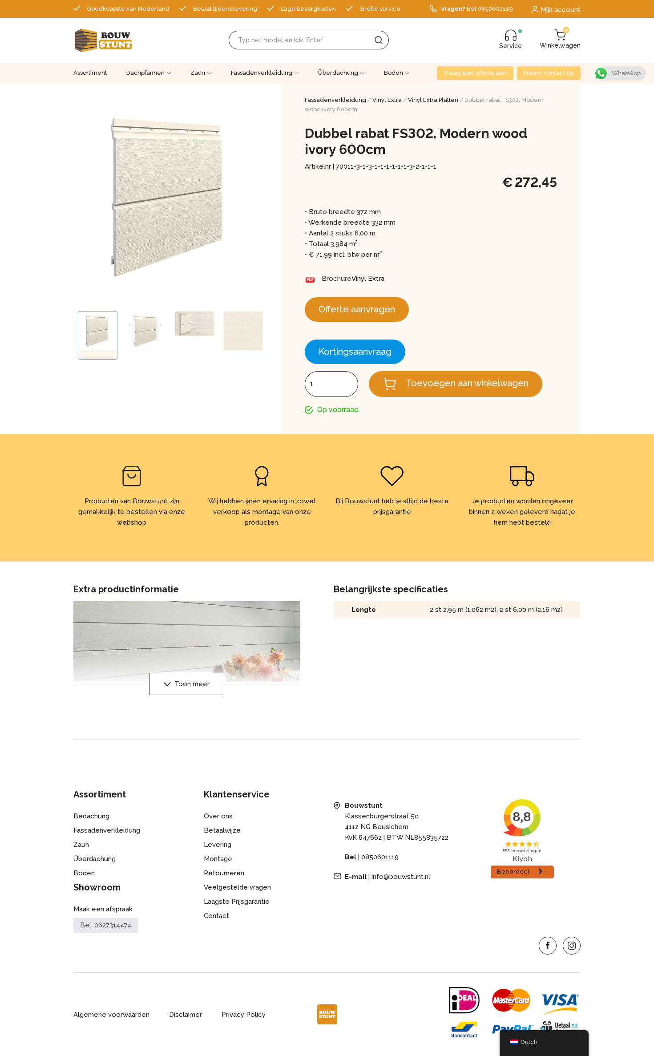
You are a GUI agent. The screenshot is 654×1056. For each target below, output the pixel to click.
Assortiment (90, 72)
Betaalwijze (222, 830)
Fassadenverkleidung (261, 72)
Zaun (197, 72)
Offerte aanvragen (357, 309)
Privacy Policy (244, 1015)
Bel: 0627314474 (105, 925)
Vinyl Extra (387, 100)
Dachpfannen (145, 72)
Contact (216, 916)
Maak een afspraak (103, 909)
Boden (393, 72)
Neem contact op (548, 72)
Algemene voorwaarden (111, 1015)
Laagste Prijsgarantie (237, 902)
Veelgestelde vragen (237, 887)
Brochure (336, 279)
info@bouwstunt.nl (400, 877)
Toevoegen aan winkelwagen (467, 383)
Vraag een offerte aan (475, 72)
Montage (218, 859)
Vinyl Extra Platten (433, 100)
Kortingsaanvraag (355, 351)
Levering (217, 845)
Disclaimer (185, 1015)
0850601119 (380, 857)
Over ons (218, 816)
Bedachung (91, 816)
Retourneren (224, 873)
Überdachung (338, 72)
